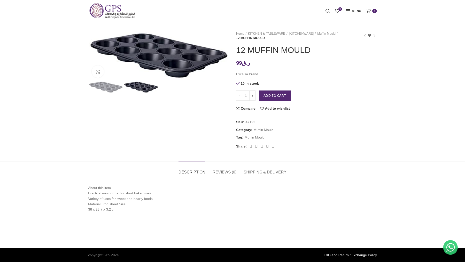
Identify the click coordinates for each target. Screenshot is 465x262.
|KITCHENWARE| (301, 33)
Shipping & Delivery (265, 172)
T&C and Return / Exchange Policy (350, 255)
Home (240, 33)
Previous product (364, 35)
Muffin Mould (326, 33)
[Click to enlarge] (98, 72)
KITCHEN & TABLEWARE (266, 33)
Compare (248, 108)
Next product (374, 35)
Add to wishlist (277, 108)
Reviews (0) (224, 172)
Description (191, 172)
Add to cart (275, 96)
